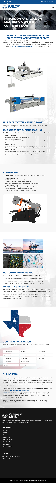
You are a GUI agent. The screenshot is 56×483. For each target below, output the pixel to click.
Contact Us (50, 1)
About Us (43, 1)
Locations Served (8, 441)
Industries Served (8, 439)
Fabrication (6, 437)
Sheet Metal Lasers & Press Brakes (22, 46)
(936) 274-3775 (7, 1)
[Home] (11, 7)
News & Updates (7, 446)
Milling (5, 432)
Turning (5, 435)
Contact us (6, 392)
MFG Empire (43, 480)
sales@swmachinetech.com (11, 3)
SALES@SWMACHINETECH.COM (11, 456)
